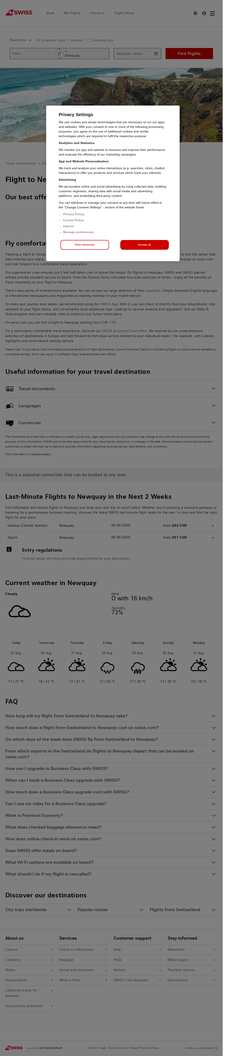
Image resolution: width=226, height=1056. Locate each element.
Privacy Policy (73, 214)
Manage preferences (78, 232)
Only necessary (84, 244)
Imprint (68, 226)
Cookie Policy (73, 220)
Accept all (144, 244)
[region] (113, 183)
